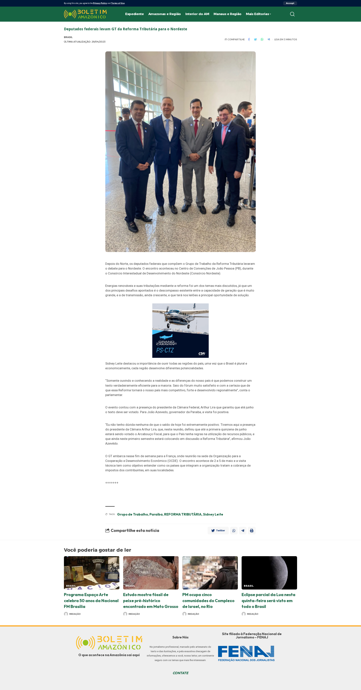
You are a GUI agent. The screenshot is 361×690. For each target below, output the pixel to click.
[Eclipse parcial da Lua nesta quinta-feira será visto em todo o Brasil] (269, 572)
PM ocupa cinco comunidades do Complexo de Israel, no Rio (208, 600)
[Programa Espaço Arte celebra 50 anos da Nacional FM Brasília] (91, 572)
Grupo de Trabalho (132, 514)
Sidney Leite (213, 514)
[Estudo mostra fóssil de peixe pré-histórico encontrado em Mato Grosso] (151, 572)
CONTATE (180, 673)
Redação (75, 614)
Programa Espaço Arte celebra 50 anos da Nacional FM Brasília (91, 600)
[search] (292, 14)
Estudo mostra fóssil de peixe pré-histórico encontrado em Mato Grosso (150, 600)
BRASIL (68, 37)
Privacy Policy (100, 3)
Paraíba (156, 514)
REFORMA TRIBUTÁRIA (183, 514)
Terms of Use (118, 3)
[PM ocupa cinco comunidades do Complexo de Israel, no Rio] (210, 572)
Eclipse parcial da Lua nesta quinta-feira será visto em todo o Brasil (268, 600)
